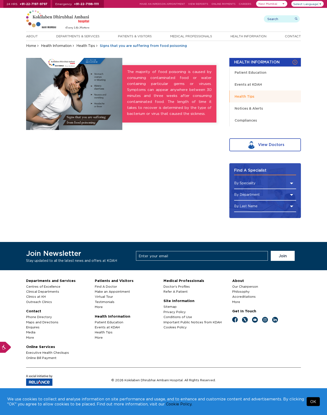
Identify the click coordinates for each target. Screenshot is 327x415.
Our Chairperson (245, 286)
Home (31, 45)
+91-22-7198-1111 (86, 4)
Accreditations (244, 296)
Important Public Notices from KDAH (193, 322)
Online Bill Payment (41, 357)
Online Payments (223, 4)
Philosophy (241, 291)
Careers (245, 4)
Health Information (248, 36)
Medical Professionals (191, 36)
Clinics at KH (36, 296)
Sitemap (170, 306)
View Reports (198, 4)
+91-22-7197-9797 (33, 4)
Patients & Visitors (135, 36)
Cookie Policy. (179, 404)
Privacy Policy (175, 312)
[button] (271, 4)
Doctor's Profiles (177, 286)
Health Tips (85, 45)
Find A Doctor (106, 286)
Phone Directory (39, 317)
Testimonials (104, 301)
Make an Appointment (112, 291)
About (32, 36)
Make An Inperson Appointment (162, 4)
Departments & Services (78, 36)
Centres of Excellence (43, 286)
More (30, 337)
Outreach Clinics (39, 301)
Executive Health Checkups (47, 352)
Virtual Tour (104, 296)
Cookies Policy (175, 327)
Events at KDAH (248, 84)
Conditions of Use (178, 317)
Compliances (246, 120)
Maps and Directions (42, 322)
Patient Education (250, 72)
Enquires (32, 327)
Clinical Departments (42, 291)
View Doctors (270, 144)
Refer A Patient (176, 291)
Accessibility (5, 347)
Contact (293, 36)
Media (30, 332)
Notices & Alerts (249, 108)
